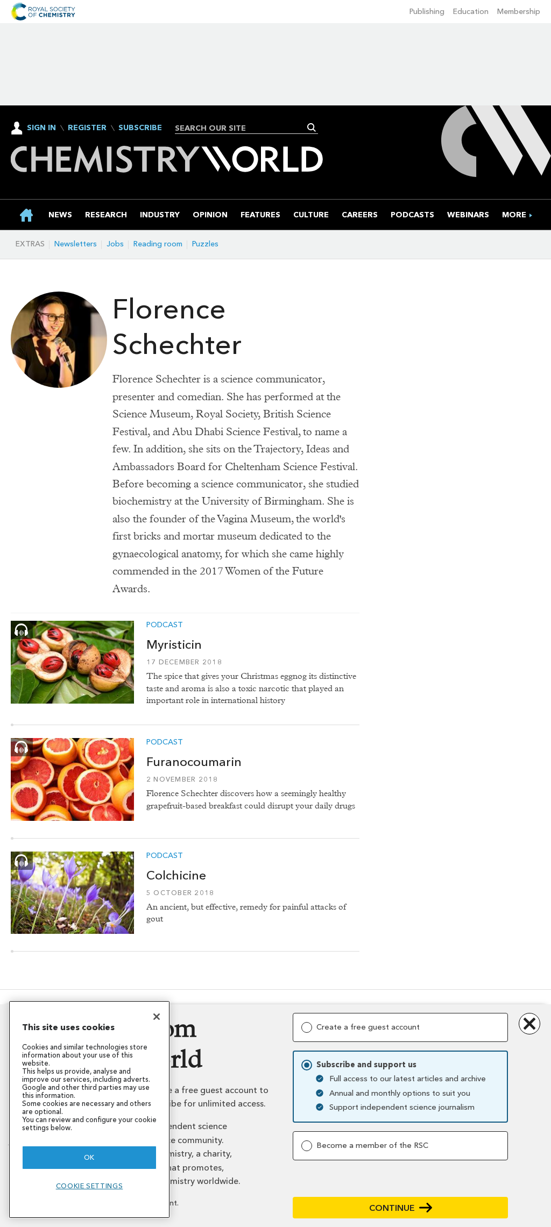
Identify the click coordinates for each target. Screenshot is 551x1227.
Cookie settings (89, 1186)
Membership (518, 11)
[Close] (156, 1017)
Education (471, 11)
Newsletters (75, 244)
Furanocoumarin (194, 761)
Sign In (41, 127)
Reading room (157, 244)
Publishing (426, 11)
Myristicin (174, 644)
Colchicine (176, 875)
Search (312, 127)
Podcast (164, 625)
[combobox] (242, 128)
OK (89, 1157)
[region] (89, 1109)
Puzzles (205, 244)
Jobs (115, 244)
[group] (514, 215)
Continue (392, 1208)
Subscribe (140, 128)
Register (87, 128)
